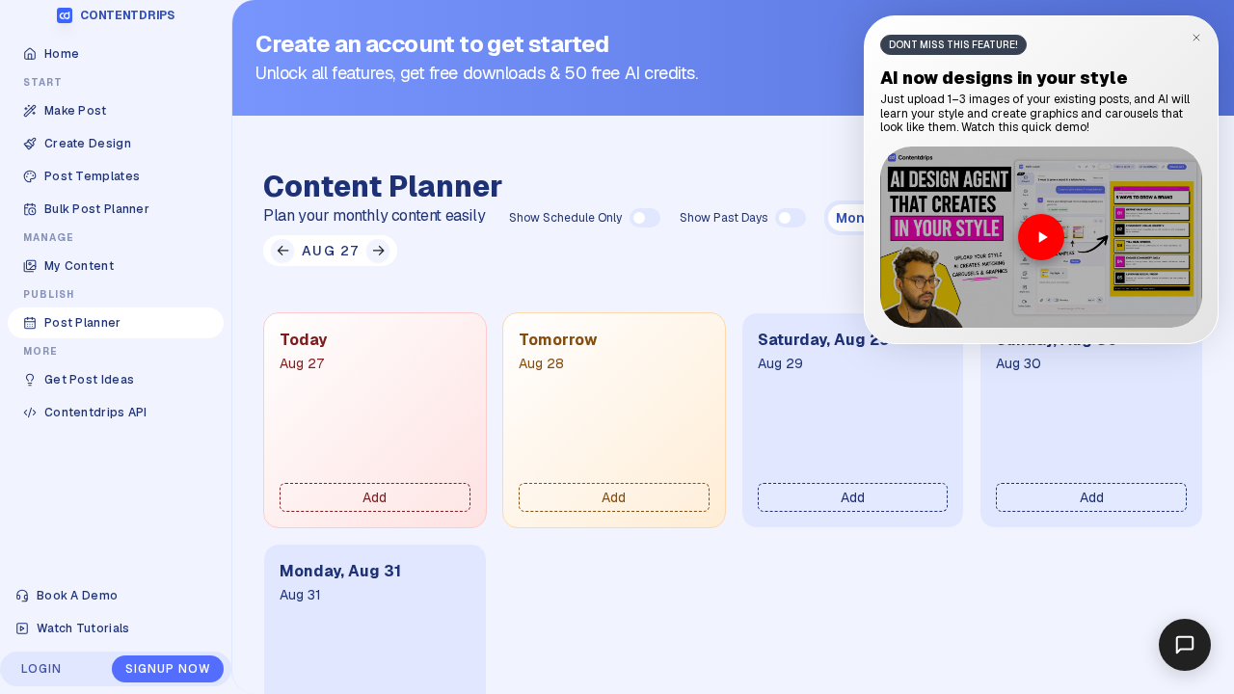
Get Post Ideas (89, 379)
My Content (79, 266)
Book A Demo (77, 595)
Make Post (75, 111)
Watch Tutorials (83, 628)
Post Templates (92, 176)
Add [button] (374, 497)
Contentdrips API (96, 412)
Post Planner (82, 323)
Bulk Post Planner (96, 209)
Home (61, 54)
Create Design (87, 143)
